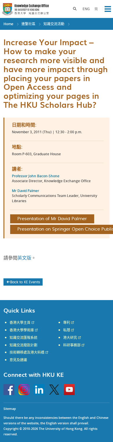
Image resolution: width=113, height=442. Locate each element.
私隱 (66, 330)
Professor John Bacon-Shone (35, 175)
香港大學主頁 (20, 322)
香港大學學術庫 (22, 330)
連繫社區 (28, 23)
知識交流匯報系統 (23, 337)
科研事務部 (72, 345)
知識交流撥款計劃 (23, 345)
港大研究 (70, 337)
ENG (86, 8)
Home (8, 23)
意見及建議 (18, 360)
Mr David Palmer (25, 190)
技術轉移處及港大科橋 (27, 352)
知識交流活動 (53, 23)
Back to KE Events (25, 282)
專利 (66, 322)
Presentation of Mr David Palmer (52, 219)
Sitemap (9, 408)
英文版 (24, 258)
